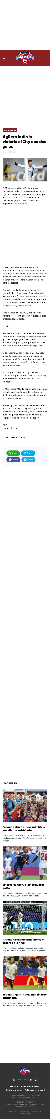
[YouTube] (30, 1079)
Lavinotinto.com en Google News (24, 1086)
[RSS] (36, 1079)
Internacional (10, 130)
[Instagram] (25, 1079)
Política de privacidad (35, 1090)
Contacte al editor (14, 1090)
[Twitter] (14, 1079)
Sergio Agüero (10, 437)
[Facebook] (19, 1079)
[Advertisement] (25, 25)
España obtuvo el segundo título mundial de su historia (24, 829)
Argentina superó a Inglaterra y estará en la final (23, 941)
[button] (4, 57)
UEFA (23, 437)
